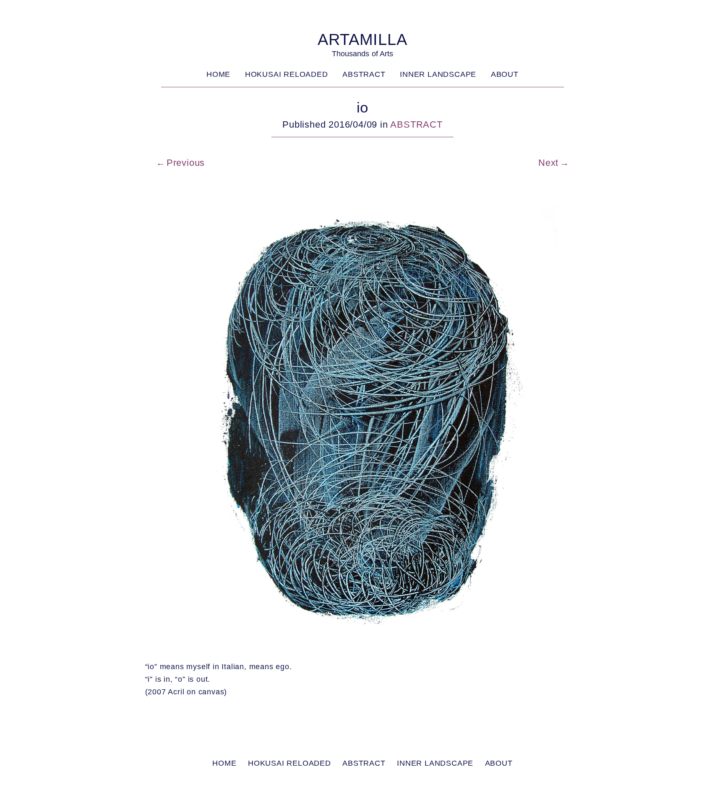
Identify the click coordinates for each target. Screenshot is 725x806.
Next (548, 162)
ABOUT (505, 74)
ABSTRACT (363, 74)
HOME (218, 74)
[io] (362, 646)
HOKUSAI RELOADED (286, 74)
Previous (186, 162)
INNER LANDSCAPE (438, 74)
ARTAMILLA (362, 39)
